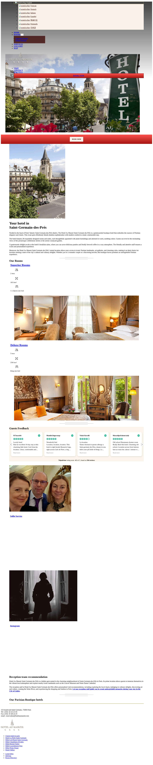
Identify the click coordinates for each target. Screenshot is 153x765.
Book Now (76, 139)
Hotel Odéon (10, 750)
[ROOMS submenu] (22, 35)
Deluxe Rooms (19, 345)
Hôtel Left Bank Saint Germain (16, 740)
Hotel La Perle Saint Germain (15, 738)
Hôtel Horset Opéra (12, 744)
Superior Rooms (20, 265)
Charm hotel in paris (12, 736)
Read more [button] (16, 453)
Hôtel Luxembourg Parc (14, 746)
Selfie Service (16, 516)
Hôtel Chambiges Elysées (14, 742)
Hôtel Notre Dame (11, 748)
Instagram (15, 626)
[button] (142, 444)
